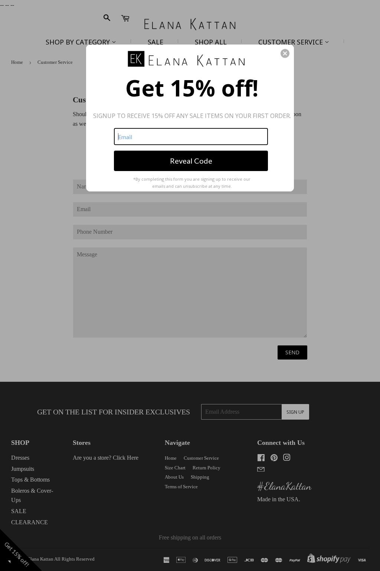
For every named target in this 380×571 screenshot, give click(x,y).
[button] (285, 53)
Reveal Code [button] (191, 160)
